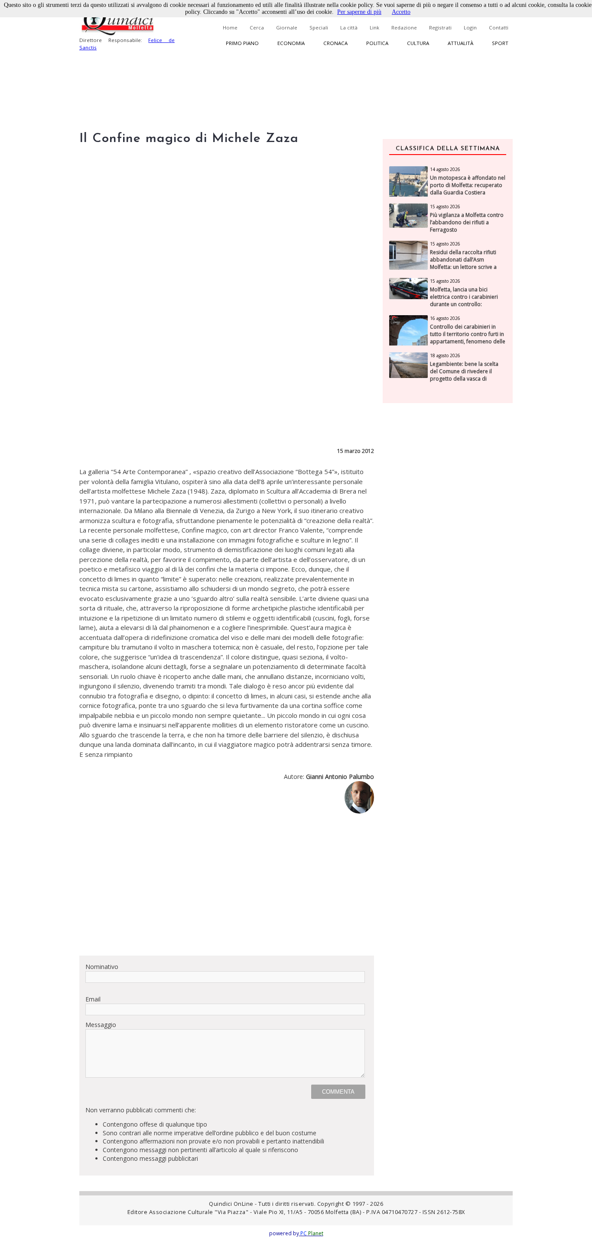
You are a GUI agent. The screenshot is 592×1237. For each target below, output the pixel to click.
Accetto (401, 12)
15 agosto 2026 (445, 206)
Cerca (257, 27)
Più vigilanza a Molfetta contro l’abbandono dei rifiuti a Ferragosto (467, 222)
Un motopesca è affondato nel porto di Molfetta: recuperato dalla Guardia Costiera (467, 185)
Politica (377, 43)
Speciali (318, 27)
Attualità (460, 43)
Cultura (418, 43)
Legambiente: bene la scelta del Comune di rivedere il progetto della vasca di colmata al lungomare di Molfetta (464, 379)
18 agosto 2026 (445, 355)
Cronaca (335, 43)
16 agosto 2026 (445, 318)
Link (374, 27)
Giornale (286, 27)
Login (470, 27)
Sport (500, 43)
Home (230, 27)
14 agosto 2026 (445, 169)
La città (349, 27)
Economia (291, 43)
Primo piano (242, 43)
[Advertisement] (226, 888)
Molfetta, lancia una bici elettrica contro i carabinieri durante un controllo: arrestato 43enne (464, 300)
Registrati (440, 27)
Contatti (498, 27)
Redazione (404, 27)
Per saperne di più (359, 12)
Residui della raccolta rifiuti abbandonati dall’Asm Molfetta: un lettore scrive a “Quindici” (463, 263)
